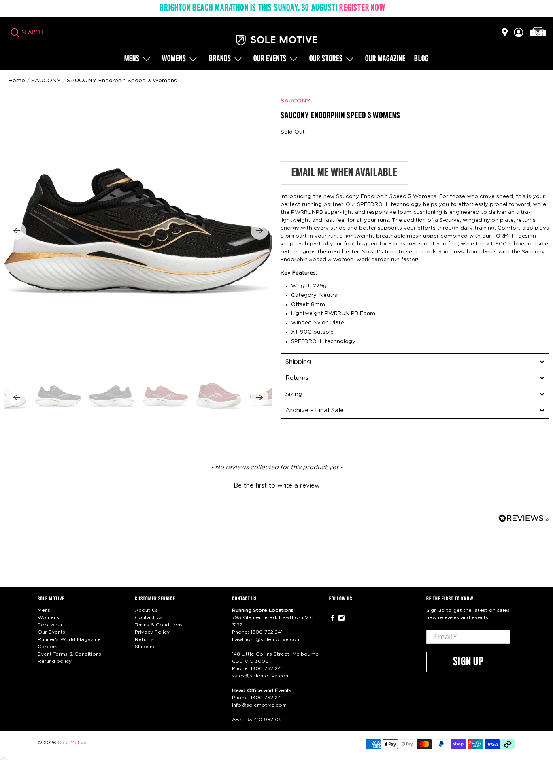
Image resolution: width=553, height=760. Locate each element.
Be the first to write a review (277, 486)
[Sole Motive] (276, 40)
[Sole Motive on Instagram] (341, 619)
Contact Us (149, 617)
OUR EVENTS (270, 59)
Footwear (50, 624)
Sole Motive (72, 743)
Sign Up (468, 662)
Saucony (46, 80)
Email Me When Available (344, 173)
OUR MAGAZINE (385, 59)
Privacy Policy (152, 632)
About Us (146, 610)
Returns (144, 639)
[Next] (259, 231)
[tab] (415, 361)
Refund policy (55, 661)
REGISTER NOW (362, 8)
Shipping (145, 646)
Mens (132, 59)
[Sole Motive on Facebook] (332, 619)
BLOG (421, 59)
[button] (276, 484)
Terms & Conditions (159, 624)
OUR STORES (326, 59)
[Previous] (17, 231)
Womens (174, 59)
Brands (220, 59)
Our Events (51, 632)
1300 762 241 (267, 632)
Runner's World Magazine (69, 639)
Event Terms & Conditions (69, 653)
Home (16, 80)
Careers (47, 646)
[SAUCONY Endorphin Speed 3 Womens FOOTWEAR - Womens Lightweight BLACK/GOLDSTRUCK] (138, 231)
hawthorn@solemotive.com (266, 639)
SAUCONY (295, 101)
